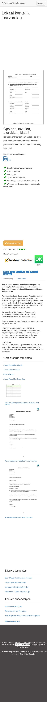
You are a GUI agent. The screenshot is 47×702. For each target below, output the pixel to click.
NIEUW (42, 644)
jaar (28, 272)
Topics (19, 647)
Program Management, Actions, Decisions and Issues (22, 404)
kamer (18, 272)
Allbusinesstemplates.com (9, 652)
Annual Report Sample (11, 370)
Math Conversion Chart (13, 606)
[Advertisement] (23, 44)
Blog (33, 644)
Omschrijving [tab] (8, 278)
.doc (9, 160)
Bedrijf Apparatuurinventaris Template (18, 578)
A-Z (37, 644)
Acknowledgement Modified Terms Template (21, 461)
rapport (12, 272)
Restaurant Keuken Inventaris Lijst (17, 591)
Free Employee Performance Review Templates (22, 615)
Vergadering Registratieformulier (17, 587)
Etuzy (33, 652)
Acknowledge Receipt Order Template (19, 517)
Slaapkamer (34, 272)
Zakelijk (6, 272)
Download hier (14, 243)
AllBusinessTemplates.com (14, 2)
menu (42, 4)
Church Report (8, 374)
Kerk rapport (7, 274)
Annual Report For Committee (14, 379)
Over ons (26, 647)
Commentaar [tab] (21, 278)
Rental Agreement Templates (15, 611)
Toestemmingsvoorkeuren (10, 642)
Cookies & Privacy (7, 644)
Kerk (23, 272)
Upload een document (23, 645)
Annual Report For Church (12, 365)
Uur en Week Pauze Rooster (15, 582)
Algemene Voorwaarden (36, 642)
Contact (24, 642)
